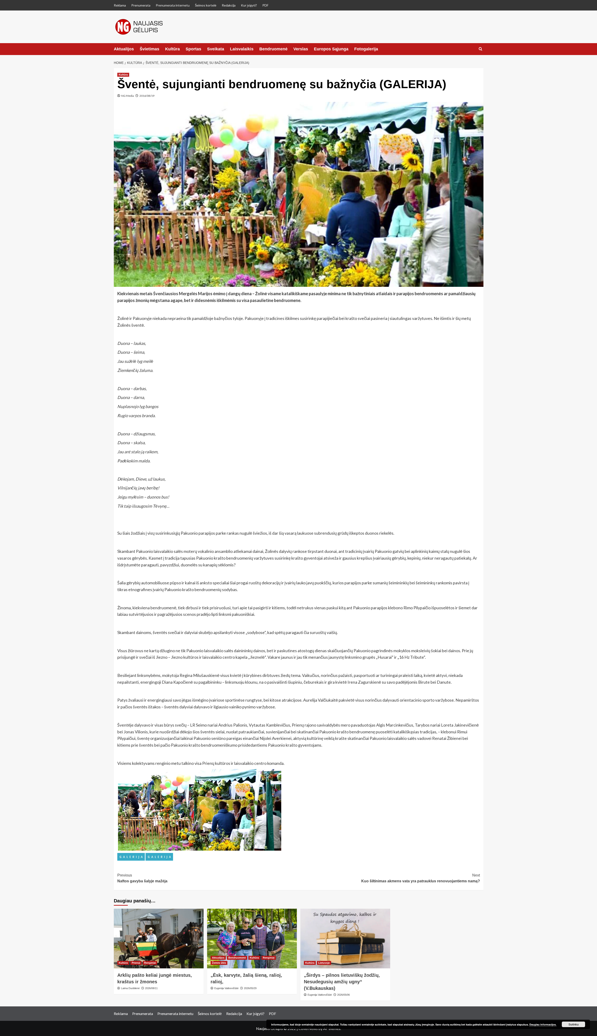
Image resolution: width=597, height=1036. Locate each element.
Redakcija (229, 5)
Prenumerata (140, 5)
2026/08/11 (151, 988)
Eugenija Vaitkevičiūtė (226, 988)
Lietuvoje (324, 962)
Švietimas (149, 49)
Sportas (193, 49)
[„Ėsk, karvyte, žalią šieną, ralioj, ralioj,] (252, 939)
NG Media (127, 95)
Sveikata (215, 49)
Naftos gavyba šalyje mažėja (142, 878)
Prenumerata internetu (173, 5)
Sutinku (574, 1024)
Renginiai (150, 962)
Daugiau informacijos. (542, 1024)
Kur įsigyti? (249, 5)
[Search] (480, 49)
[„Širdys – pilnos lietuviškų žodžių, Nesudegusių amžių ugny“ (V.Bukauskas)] (345, 939)
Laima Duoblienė (130, 988)
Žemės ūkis (219, 962)
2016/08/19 (146, 95)
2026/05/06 (343, 994)
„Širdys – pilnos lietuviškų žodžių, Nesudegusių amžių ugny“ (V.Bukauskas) (342, 982)
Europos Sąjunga (331, 49)
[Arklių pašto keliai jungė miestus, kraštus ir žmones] (159, 939)
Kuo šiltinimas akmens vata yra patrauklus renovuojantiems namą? (420, 878)
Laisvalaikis (241, 49)
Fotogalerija (366, 49)
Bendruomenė (273, 49)
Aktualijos (124, 49)
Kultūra (172, 49)
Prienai (136, 962)
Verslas (300, 49)
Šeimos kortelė (205, 5)
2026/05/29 (250, 988)
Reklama (120, 5)
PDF (265, 5)
